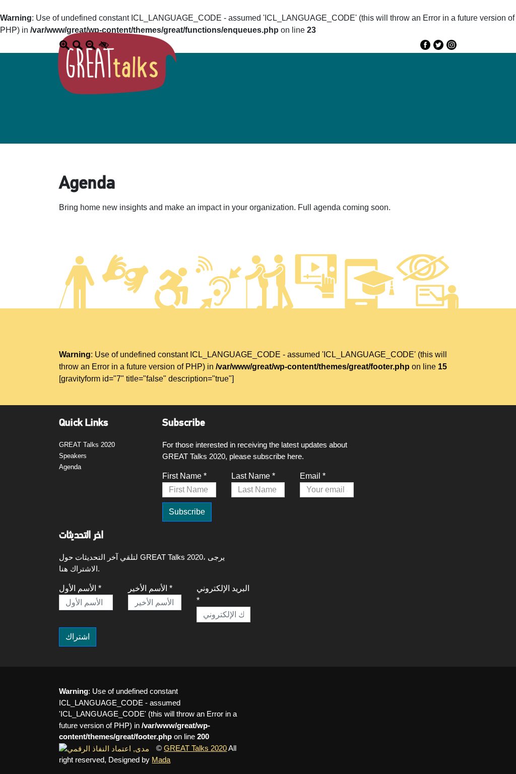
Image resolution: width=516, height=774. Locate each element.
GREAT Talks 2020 (87, 444)
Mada (161, 759)
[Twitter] (438, 44)
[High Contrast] (103, 44)
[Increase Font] (64, 44)
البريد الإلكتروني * (223, 594)
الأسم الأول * (80, 588)
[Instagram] (451, 44)
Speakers (73, 456)
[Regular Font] (77, 44)
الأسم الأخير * (150, 588)
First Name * (184, 476)
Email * (313, 476)
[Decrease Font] (90, 44)
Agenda (70, 467)
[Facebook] (425, 44)
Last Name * (253, 476)
